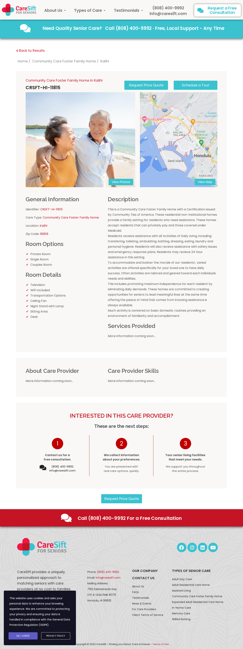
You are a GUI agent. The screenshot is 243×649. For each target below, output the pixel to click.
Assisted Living (181, 591)
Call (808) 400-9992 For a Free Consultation (130, 518)
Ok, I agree (23, 635)
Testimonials (126, 10)
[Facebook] (181, 547)
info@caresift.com (168, 13)
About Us (53, 10)
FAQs (135, 592)
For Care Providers (144, 609)
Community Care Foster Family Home (64, 61)
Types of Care (88, 10)
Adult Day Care (182, 579)
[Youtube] (213, 547)
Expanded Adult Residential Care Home (197, 602)
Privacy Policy (55, 635)
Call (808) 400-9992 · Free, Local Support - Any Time (164, 28)
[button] (55, 10)
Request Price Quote (121, 498)
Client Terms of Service (147, 615)
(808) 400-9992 (168, 8)
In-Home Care (181, 608)
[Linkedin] (202, 547)
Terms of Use (161, 644)
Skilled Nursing (181, 619)
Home (23, 61)
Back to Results (31, 50)
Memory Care (181, 613)
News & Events (141, 603)
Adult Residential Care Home (191, 585)
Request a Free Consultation (222, 10)
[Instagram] (192, 547)
